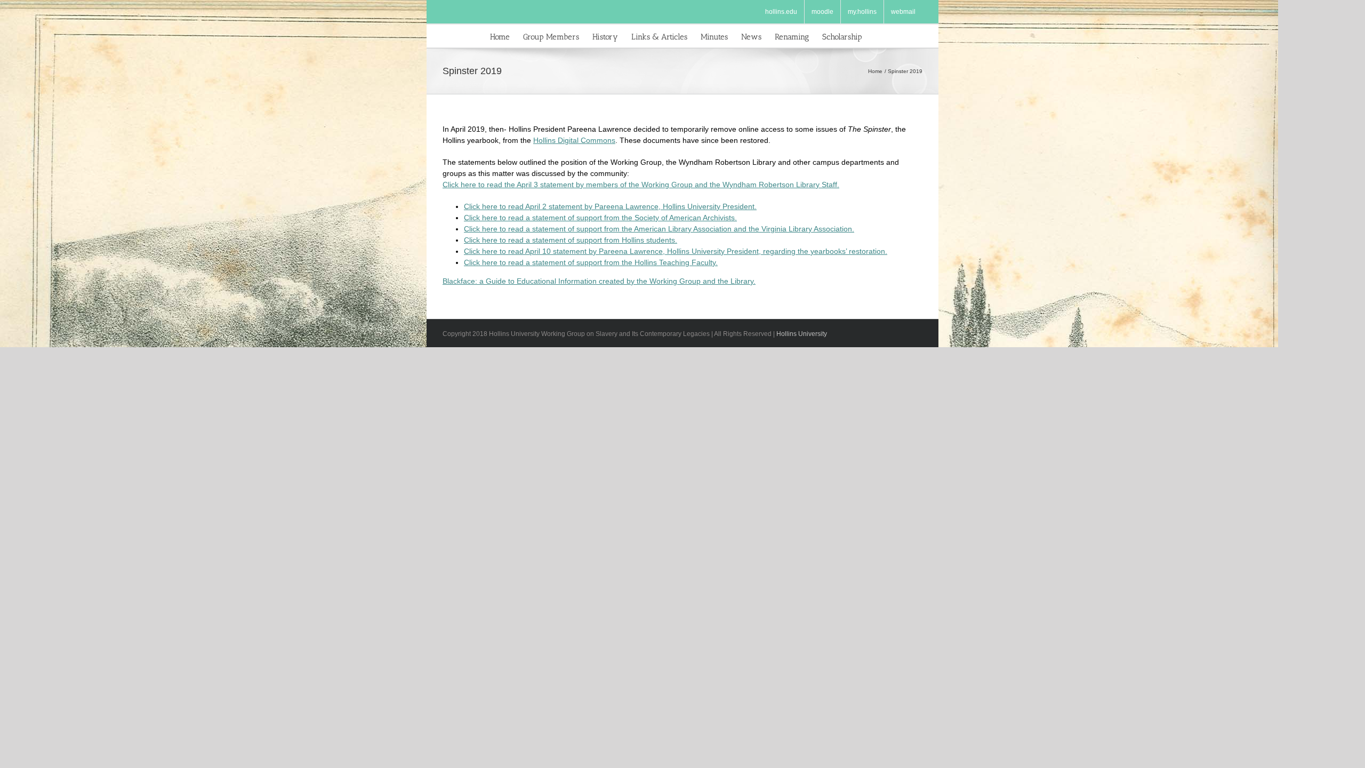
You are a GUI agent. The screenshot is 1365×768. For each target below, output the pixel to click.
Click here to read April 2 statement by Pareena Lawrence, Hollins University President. (610, 206)
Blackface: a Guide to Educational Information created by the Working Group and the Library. (599, 281)
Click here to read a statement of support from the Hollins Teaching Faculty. (591, 262)
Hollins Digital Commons (574, 140)
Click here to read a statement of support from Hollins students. (570, 240)
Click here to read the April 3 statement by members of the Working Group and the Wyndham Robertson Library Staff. (641, 184)
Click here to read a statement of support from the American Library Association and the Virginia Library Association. (659, 229)
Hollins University (801, 334)
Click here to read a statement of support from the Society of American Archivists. (600, 217)
